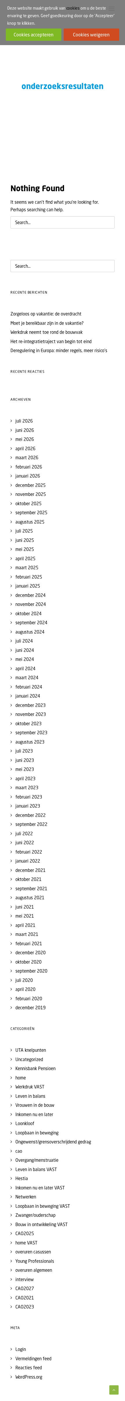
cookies (73, 8)
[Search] (62, 222)
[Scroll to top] (114, 1389)
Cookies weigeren (91, 34)
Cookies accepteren (33, 34)
